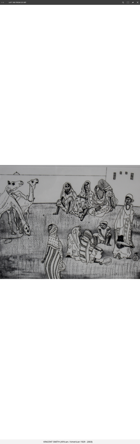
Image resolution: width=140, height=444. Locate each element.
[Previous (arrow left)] (4, 222)
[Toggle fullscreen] (128, 2)
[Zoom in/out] (123, 2)
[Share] (132, 2)
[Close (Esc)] (137, 2)
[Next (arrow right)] (136, 222)
